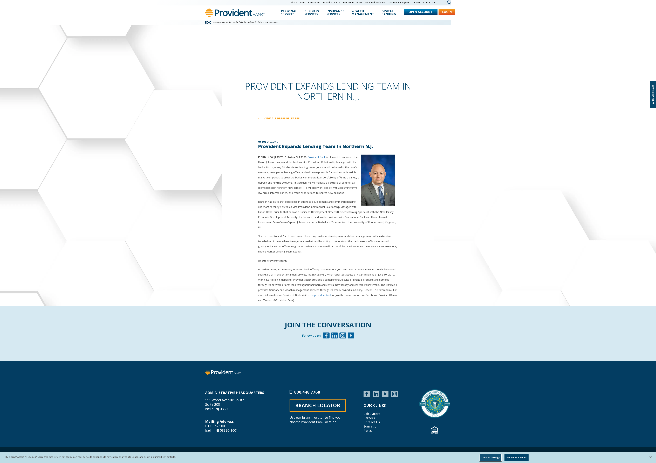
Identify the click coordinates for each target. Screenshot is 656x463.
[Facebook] (326, 336)
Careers (416, 2)
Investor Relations (310, 2)
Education (348, 2)
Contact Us (429, 2)
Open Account (421, 12)
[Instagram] (342, 336)
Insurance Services (335, 13)
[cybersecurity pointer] (434, 403)
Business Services (311, 13)
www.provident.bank (320, 295)
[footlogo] (223, 372)
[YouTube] (385, 393)
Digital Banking (388, 13)
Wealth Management (363, 13)
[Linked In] (334, 336)
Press (359, 2)
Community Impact (398, 2)
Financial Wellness (375, 2)
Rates (368, 431)
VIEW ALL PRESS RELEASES (282, 118)
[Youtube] (351, 336)
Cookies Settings (490, 457)
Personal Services (289, 13)
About (294, 2)
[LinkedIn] (376, 393)
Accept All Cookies (516, 457)
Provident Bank (316, 157)
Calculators (372, 414)
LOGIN (447, 12)
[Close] (650, 457)
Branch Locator (331, 2)
